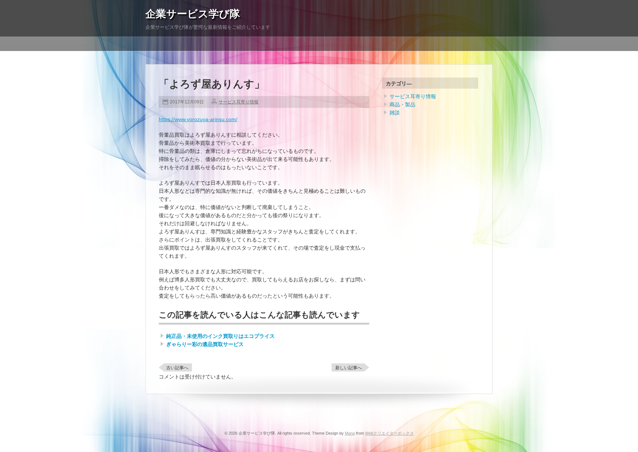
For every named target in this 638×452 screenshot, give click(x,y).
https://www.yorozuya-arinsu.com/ (198, 119)
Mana (350, 433)
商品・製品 (402, 104)
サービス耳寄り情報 (238, 102)
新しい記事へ (348, 367)
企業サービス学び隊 (192, 14)
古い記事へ (177, 367)
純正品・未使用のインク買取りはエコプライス (220, 336)
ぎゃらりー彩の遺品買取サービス (205, 344)
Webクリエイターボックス (389, 433)
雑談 (395, 113)
